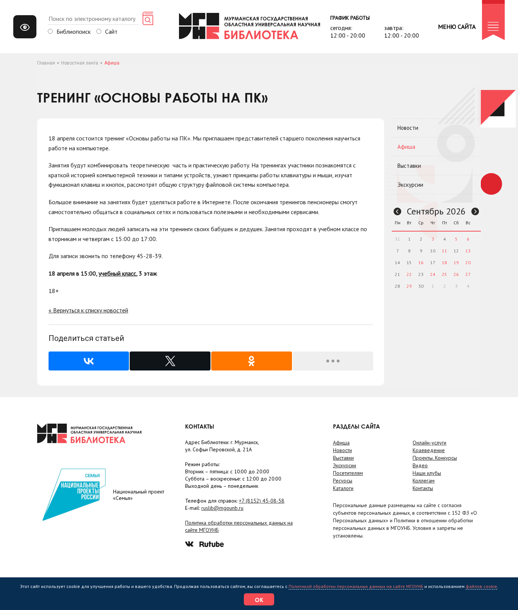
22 (409, 274)
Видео (420, 465)
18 (444, 262)
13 (468, 251)
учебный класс (117, 273)
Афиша (406, 146)
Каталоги (343, 488)
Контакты (423, 488)
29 (409, 286)
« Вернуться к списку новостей (88, 310)
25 (444, 274)
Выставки (409, 165)
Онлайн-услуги (429, 442)
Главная (46, 63)
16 (421, 262)
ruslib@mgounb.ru (222, 507)
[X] (170, 360)
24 (432, 274)
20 (468, 262)
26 (456, 274)
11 (444, 251)
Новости (407, 127)
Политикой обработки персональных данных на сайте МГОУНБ (356, 586)
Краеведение (429, 450)
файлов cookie (481, 586)
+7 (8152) (261, 500)
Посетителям (348, 473)
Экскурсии (410, 184)
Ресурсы (342, 480)
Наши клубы (427, 473)
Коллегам (424, 480)
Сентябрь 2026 (436, 211)
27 (468, 274)
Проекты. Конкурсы (435, 457)
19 (456, 262)
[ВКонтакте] (89, 360)
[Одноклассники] (251, 360)
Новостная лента (79, 63)
